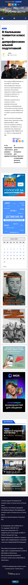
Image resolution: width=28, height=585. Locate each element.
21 (17, 255)
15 (20, 252)
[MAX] (14, 141)
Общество (6, 428)
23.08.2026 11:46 (9, 471)
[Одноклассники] (19, 141)
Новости (4, 28)
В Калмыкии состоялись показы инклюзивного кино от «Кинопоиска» (13, 470)
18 (7, 255)
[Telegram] (22, 141)
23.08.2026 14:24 (9, 435)
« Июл (4, 266)
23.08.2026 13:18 (9, 452)
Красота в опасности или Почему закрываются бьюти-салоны (14, 434)
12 (11, 252)
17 (4, 255)
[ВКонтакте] (16, 141)
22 (20, 255)
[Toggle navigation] (14, 18)
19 (11, 255)
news (9, 53)
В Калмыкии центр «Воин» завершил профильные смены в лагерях (13, 487)
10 (4, 252)
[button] (25, 18)
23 (23, 255)
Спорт (11, 445)
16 (23, 252)
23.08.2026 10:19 (9, 488)
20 (14, 255)
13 (14, 252)
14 (17, 252)
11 (7, 252)
